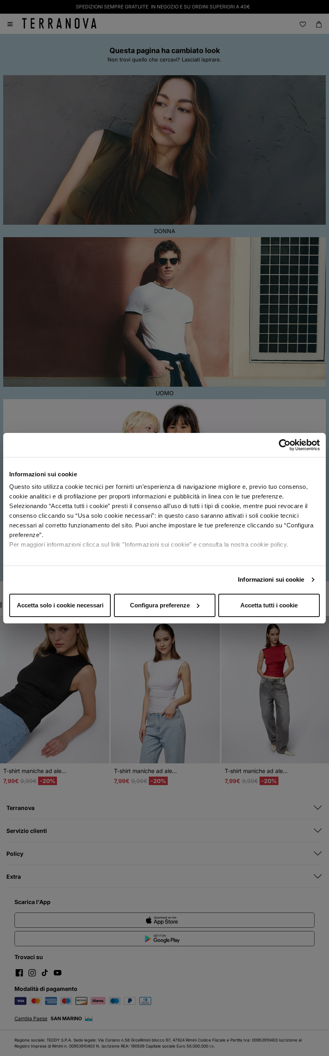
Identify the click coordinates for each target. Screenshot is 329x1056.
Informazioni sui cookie (271, 579)
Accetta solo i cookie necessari (60, 605)
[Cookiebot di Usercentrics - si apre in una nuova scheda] (285, 445)
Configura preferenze (160, 605)
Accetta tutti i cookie (269, 605)
